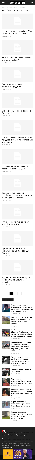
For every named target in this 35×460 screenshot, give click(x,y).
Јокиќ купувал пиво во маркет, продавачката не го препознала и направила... (17, 139)
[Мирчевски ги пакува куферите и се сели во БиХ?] (17, 47)
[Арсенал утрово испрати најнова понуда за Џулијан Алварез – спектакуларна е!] (6, 392)
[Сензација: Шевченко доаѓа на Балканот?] (17, 100)
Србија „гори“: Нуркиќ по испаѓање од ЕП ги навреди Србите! (15, 250)
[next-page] (23, 293)
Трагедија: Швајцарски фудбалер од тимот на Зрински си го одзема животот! (17, 195)
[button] (3, 2)
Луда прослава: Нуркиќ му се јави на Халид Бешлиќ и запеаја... (16, 279)
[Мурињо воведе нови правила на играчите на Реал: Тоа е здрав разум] (6, 404)
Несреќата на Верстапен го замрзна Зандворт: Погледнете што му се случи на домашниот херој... (21, 346)
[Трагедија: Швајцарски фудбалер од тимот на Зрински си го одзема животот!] (17, 183)
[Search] (32, 2)
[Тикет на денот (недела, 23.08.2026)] (6, 372)
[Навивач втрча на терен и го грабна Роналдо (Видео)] (17, 156)
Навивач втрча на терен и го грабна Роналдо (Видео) (15, 167)
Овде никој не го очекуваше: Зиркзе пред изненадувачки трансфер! (21, 381)
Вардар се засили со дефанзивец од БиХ (12, 85)
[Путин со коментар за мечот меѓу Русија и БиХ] (17, 211)
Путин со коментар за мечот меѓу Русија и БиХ (15, 223)
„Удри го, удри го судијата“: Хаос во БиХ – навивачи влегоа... (17, 32)
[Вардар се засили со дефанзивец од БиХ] (17, 74)
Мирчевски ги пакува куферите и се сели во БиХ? (17, 59)
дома (3, 7)
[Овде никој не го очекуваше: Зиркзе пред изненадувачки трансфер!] (6, 382)
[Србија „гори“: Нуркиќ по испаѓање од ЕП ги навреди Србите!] (17, 238)
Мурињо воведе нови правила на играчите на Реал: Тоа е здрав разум (20, 404)
